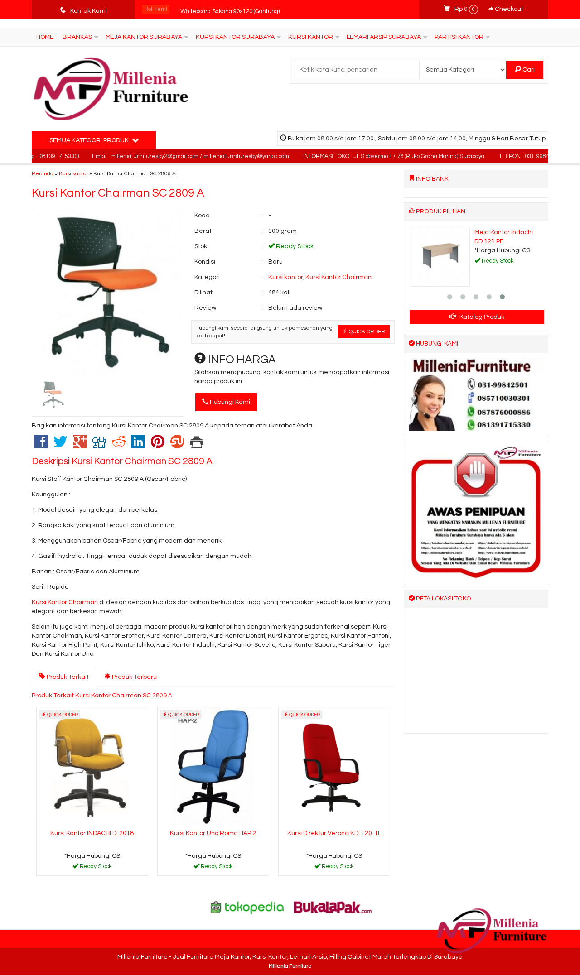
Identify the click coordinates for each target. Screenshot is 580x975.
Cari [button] (528, 70)
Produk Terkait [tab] (67, 677)
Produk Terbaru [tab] (134, 677)
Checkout (508, 9)
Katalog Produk (481, 317)
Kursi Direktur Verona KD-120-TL (334, 833)
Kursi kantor (73, 173)
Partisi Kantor (459, 37)
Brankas (77, 37)
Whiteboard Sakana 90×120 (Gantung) (230, 9)
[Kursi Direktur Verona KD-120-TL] (334, 767)
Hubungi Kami (229, 402)
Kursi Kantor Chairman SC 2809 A (118, 193)
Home (44, 37)
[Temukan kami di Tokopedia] (247, 907)
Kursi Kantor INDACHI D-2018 (92, 833)
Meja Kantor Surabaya (144, 37)
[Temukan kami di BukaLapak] (333, 907)
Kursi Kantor (310, 37)
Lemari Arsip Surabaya (384, 37)
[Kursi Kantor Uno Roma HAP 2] (213, 767)
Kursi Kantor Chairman (338, 277)
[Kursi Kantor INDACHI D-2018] (92, 767)
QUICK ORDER (366, 331)
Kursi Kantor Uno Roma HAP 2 (213, 833)
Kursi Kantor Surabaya (235, 37)
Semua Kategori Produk (89, 140)
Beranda (42, 173)
